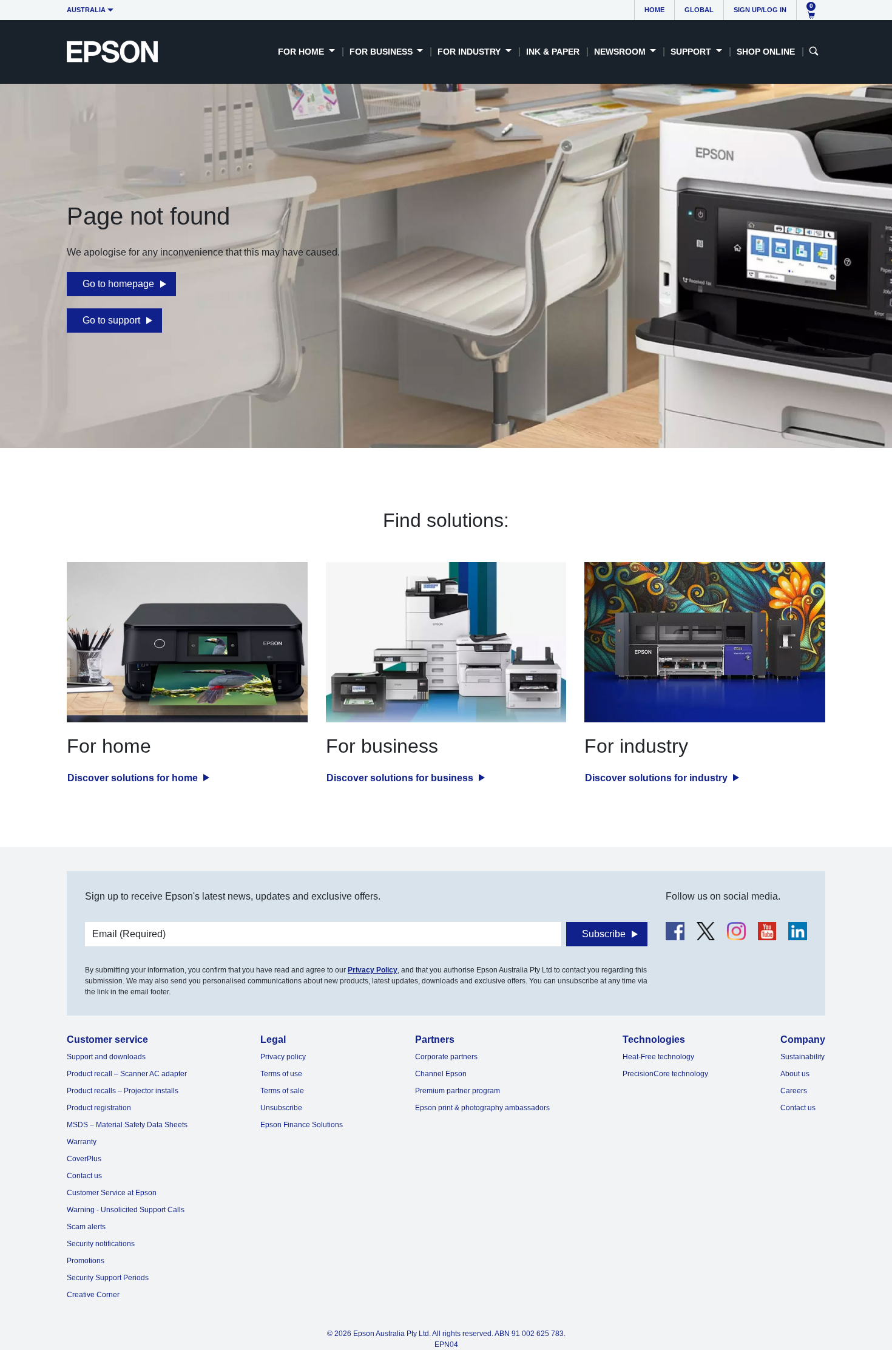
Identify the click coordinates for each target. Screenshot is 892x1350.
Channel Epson (441, 1074)
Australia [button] (86, 9)
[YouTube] (767, 931)
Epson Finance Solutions (301, 1125)
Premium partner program (457, 1091)
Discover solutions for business (401, 778)
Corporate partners (446, 1057)
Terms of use (281, 1074)
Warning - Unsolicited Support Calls (125, 1210)
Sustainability (802, 1057)
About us (794, 1074)
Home (654, 9)
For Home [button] (302, 51)
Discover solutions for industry (657, 778)
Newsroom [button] (621, 51)
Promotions (85, 1261)
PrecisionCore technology (665, 1074)
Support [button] (692, 51)
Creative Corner (93, 1295)
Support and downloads (106, 1057)
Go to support (111, 320)
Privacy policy (283, 1057)
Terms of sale (282, 1091)
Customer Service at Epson (112, 1193)
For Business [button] (382, 51)
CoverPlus (84, 1159)
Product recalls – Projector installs (122, 1091)
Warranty (81, 1142)
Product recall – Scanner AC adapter (127, 1074)
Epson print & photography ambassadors (482, 1108)
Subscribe (604, 934)
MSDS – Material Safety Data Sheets (127, 1125)
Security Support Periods (108, 1278)
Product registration (99, 1108)
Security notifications (101, 1244)
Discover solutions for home (133, 778)
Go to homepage (118, 284)
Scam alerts (86, 1227)
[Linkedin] (797, 931)
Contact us (84, 1176)
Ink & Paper (552, 51)
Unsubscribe (281, 1108)
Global (699, 9)
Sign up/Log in (760, 9)
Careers (793, 1091)
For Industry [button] (470, 51)
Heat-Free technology (658, 1057)
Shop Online (766, 51)
